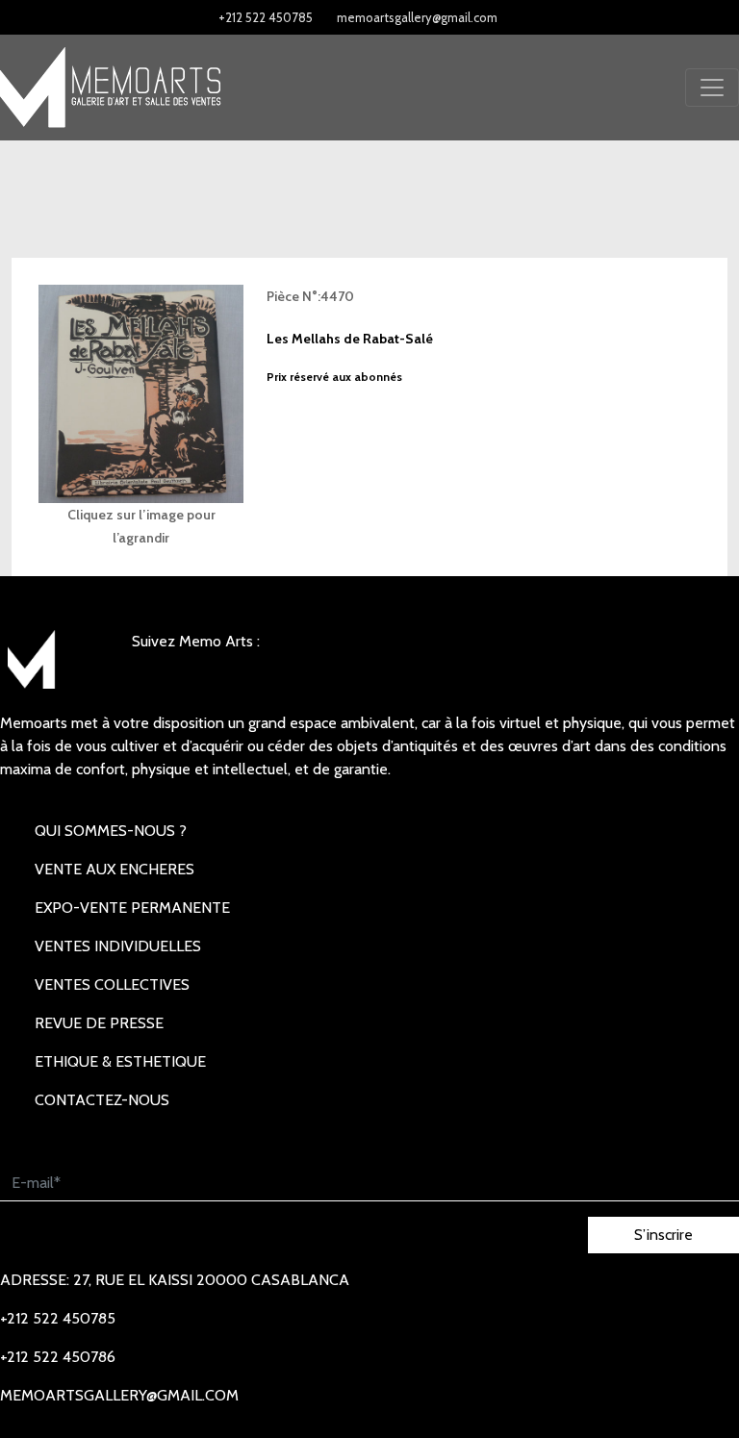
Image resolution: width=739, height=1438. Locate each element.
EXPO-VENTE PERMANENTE (132, 907)
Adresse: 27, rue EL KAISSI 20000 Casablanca (174, 1280)
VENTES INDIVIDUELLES (118, 946)
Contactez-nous (102, 1100)
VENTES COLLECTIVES (112, 984)
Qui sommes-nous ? (111, 830)
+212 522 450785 (265, 17)
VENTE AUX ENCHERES (114, 869)
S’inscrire (663, 1234)
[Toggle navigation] (712, 87)
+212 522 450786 (57, 1357)
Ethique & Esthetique (120, 1061)
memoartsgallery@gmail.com (417, 17)
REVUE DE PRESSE (99, 1023)
